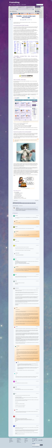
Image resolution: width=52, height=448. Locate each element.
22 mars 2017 (37, 274)
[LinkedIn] (41, 440)
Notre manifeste (10, 440)
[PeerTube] (36, 440)
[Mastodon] (34, 440)
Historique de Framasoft (17, 197)
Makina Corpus (29, 71)
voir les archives (37, 446)
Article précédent (15, 200)
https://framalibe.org (28, 217)
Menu (11, 4)
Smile (32, 70)
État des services (10, 441)
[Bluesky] (40, 440)
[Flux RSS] (33, 440)
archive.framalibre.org (31, 69)
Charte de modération (19, 442)
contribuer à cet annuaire (22, 167)
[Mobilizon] (38, 440)
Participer (18, 440)
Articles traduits (23, 4)
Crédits (25, 442)
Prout (9, 442)
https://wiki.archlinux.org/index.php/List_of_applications (24, 263)
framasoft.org (23, 210)
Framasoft (17, 202)
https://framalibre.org (35, 217)
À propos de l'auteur (16, 205)
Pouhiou (17, 307)
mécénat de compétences (25, 77)
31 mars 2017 (37, 393)
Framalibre (18, 79)
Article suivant (36, 200)
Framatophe (17, 231)
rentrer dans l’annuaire (22, 123)
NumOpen (16, 226)
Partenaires (18, 441)
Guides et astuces (26, 440)
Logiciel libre (19, 202)
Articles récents (20, 205)
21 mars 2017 (37, 215)
